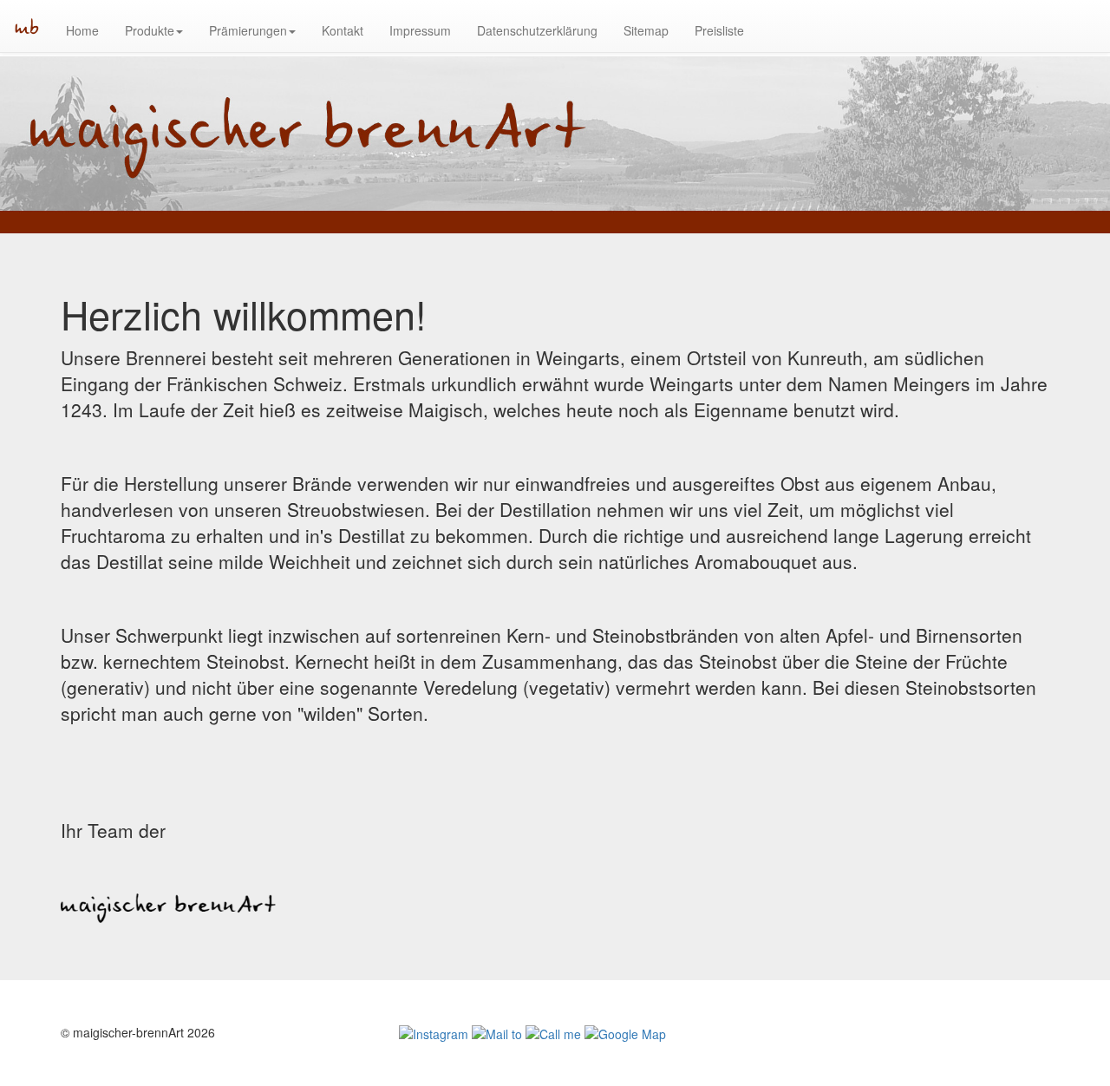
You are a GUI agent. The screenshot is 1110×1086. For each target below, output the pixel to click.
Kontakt (342, 30)
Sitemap (646, 30)
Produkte (149, 30)
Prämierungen (248, 30)
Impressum (420, 30)
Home (82, 30)
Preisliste (719, 30)
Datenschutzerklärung (537, 30)
